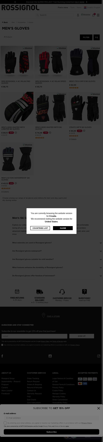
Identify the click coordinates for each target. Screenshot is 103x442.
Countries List (40, 228)
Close (63, 228)
